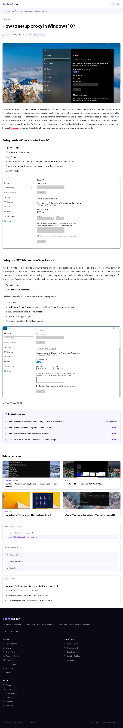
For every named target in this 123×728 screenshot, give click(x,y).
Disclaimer (10, 697)
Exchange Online (12, 656)
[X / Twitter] (5, 631)
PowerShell (10, 660)
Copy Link (13, 568)
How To (14, 11)
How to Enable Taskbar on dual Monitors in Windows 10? (27, 596)
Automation (11, 664)
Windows (9, 668)
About (8, 685)
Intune (8, 648)
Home (5, 11)
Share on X (14, 555)
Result (11, 4)
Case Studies (72, 652)
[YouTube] (17, 631)
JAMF (8, 673)
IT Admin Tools (73, 648)
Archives (9, 706)
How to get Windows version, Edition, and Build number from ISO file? (32, 586)
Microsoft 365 (11, 644)
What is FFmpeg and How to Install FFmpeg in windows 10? (28, 600)
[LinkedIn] (11, 631)
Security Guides (73, 656)
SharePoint (10, 652)
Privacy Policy (11, 693)
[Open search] (112, 4)
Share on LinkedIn (17, 561)
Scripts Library (72, 644)
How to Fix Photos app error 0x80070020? (22, 591)
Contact (9, 689)
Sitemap (9, 702)
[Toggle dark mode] (118, 4)
